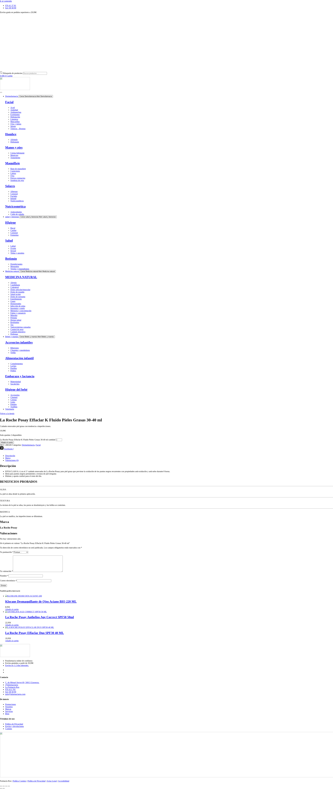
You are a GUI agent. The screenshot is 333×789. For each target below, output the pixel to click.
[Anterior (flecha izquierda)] (1, 788)
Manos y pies (14, 147)
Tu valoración (6, 571)
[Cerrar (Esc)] (9, 786)
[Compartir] (6, 786)
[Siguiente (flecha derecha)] (4, 788)
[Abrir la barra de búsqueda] (1, 70)
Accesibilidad (63, 781)
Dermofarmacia (28, 445)
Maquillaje (12, 163)
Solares (10, 186)
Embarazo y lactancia (19, 376)
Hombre (10, 134)
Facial (9, 102)
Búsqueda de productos (13, 73)
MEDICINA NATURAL (21, 277)
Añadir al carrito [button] (12, 609)
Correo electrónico (8, 580)
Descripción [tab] (10, 456)
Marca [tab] (7, 458)
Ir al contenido (6, 1)
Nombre (4, 576)
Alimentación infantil (19, 358)
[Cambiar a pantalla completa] (4, 786)
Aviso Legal (52, 781)
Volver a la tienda (7, 413)
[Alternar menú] (1, 92)
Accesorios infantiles (19, 342)
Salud (9, 240)
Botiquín (11, 258)
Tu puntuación (6, 552)
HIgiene (10, 222)
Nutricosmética (15, 206)
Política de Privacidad (36, 781)
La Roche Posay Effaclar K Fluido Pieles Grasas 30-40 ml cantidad (27, 440)
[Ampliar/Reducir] (1, 786)
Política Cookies (19, 781)
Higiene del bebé (16, 389)
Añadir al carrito (7, 442)
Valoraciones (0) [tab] (12, 460)
